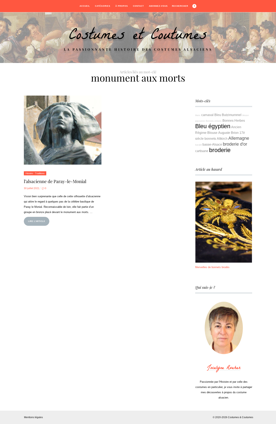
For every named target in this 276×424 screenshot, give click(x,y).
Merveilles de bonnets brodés (212, 267)
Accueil (85, 6)
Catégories (102, 6)
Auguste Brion (228, 132)
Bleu (217, 115)
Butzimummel (231, 115)
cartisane (201, 151)
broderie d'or (235, 144)
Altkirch (222, 138)
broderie (220, 150)
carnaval (207, 115)
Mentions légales (33, 417)
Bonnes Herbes (233, 120)
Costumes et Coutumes (138, 37)
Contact (138, 6)
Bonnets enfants (214, 121)
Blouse (212, 132)
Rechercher (180, 6)
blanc (197, 115)
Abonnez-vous (158, 6)
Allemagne (238, 138)
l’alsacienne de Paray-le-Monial (55, 181)
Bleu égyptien (212, 126)
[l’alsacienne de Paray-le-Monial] (62, 130)
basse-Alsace (212, 144)
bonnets (210, 138)
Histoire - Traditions (35, 173)
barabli (198, 145)
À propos (121, 6)
